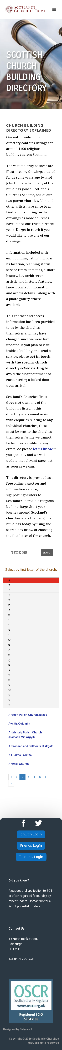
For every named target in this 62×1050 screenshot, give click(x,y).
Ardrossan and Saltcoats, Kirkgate (30, 746)
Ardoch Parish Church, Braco (27, 714)
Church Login (31, 834)
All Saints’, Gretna (20, 755)
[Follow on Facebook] (23, 823)
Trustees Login (31, 857)
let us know (43, 449)
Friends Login (31, 846)
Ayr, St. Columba (19, 723)
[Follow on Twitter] (38, 823)
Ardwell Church (18, 763)
